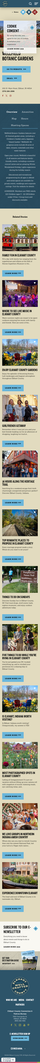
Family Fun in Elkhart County (19, 255)
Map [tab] (14, 119)
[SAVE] (23, 12)
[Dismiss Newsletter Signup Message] (35, 928)
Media (21, 1000)
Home (15, 12)
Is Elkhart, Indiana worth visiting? (16, 718)
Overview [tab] (11, 112)
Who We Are (11, 1000)
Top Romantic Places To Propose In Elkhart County (17, 542)
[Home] (5, 4)
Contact (30, 1000)
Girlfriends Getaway (14, 426)
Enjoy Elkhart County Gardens (20, 370)
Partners (20, 1004)
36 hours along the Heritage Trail (18, 483)
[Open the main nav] (37, 3)
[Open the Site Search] (30, 3)
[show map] (29, 12)
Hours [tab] (24, 119)
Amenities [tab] (28, 112)
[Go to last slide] (1, 34)
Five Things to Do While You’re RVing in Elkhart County (19, 656)
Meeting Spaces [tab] (20, 125)
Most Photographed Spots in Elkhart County (18, 774)
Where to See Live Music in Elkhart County (17, 312)
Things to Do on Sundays (16, 597)
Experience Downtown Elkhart (20, 893)
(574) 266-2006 (8, 91)
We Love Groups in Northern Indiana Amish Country (18, 835)
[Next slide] (39, 34)
